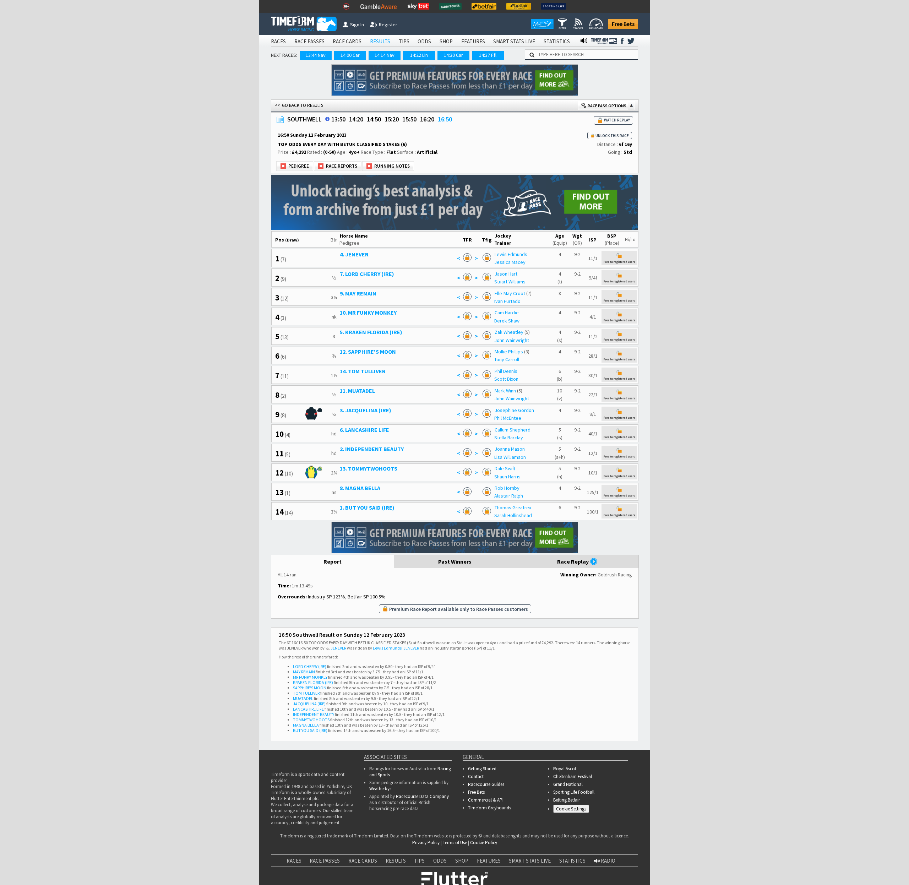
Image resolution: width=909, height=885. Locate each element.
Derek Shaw (506, 320)
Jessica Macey (510, 262)
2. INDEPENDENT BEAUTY (372, 448)
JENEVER (338, 648)
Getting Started (482, 769)
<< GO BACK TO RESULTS (299, 105)
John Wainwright (511, 340)
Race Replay (573, 561)
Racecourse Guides (486, 784)
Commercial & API (486, 800)
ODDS (424, 41)
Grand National (568, 784)
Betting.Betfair (566, 800)
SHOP (446, 41)
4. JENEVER (354, 254)
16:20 (427, 119)
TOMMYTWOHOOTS (311, 719)
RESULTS (380, 41)
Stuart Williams (510, 281)
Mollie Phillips (509, 351)
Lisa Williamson (510, 457)
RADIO (607, 860)
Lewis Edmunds (511, 254)
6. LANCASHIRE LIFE (364, 429)
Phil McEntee (507, 418)
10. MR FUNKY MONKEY (368, 312)
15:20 (392, 119)
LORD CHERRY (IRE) (309, 666)
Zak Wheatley (509, 332)
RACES (278, 41)
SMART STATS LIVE (514, 41)
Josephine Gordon (514, 410)
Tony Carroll (506, 359)
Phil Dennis (506, 371)
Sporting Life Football (573, 792)
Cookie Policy (483, 843)
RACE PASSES (309, 41)
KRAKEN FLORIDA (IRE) (313, 682)
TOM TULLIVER (306, 693)
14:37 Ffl (487, 55)
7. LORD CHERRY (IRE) (367, 273)
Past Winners (455, 561)
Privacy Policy (426, 843)
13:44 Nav (316, 55)
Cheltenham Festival (572, 776)
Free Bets (623, 23)
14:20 (356, 119)
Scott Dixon (506, 379)
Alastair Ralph (508, 496)
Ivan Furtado (507, 301)
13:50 (338, 119)
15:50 (409, 119)
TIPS (404, 41)
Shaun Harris (507, 476)
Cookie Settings (571, 809)
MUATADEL (303, 698)
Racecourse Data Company (422, 796)
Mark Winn (505, 390)
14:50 (374, 119)
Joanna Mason (510, 449)
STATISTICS (557, 41)
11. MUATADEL (357, 390)
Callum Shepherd (512, 430)
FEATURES (473, 41)
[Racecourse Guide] (327, 119)
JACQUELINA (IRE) (309, 703)
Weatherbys (380, 789)
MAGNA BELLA (306, 725)
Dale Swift (505, 468)
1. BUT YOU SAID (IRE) (367, 507)
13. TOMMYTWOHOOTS (368, 468)
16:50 (445, 119)
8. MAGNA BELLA (360, 488)
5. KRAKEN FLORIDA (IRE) (371, 332)
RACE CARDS (347, 41)
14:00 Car (350, 55)
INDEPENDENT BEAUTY (313, 714)
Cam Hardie (507, 312)
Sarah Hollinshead (513, 515)
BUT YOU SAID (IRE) (310, 730)
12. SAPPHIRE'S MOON (368, 351)
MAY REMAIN (304, 671)
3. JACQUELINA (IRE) (365, 410)
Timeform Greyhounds (489, 808)
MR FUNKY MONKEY (310, 677)
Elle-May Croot (510, 293)
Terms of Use (455, 843)
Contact (476, 776)
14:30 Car (453, 55)
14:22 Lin (419, 55)
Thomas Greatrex (513, 507)
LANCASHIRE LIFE (308, 709)
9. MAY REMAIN (358, 293)
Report (332, 561)
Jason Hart (506, 274)
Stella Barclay (508, 437)
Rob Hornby (507, 488)
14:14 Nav (384, 55)
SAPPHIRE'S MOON (309, 687)
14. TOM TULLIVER (363, 371)
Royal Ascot (564, 769)
